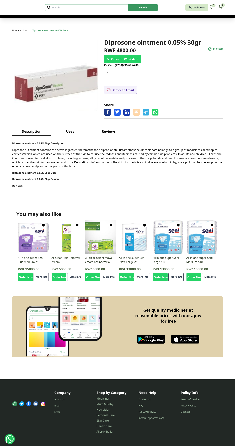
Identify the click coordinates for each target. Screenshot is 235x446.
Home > (16, 30)
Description (31, 131)
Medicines (103, 398)
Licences (185, 411)
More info (41, 276)
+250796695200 (147, 411)
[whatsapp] (155, 112)
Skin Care (103, 420)
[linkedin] (126, 112)
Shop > (26, 30)
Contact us (144, 399)
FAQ (140, 405)
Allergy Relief (105, 431)
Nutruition (103, 409)
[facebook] (107, 112)
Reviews (109, 131)
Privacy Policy (188, 405)
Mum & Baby (105, 404)
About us (59, 399)
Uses (70, 131)
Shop (57, 411)
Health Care (104, 426)
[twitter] (117, 112)
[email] (136, 112)
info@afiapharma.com (151, 418)
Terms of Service (190, 399)
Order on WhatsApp (124, 59)
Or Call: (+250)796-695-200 (121, 65)
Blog (57, 405)
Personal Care (106, 415)
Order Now (26, 277)
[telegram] (146, 112)
